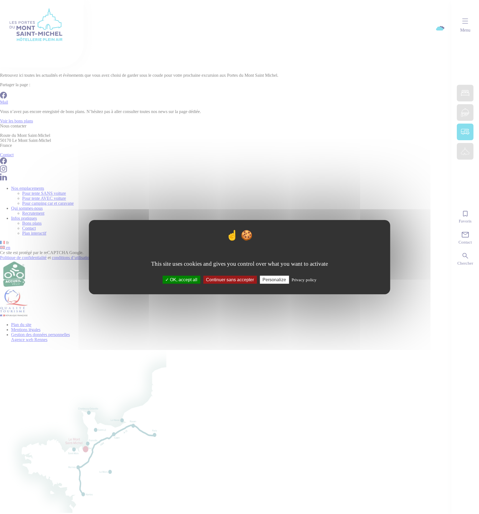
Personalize (274, 279)
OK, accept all (183, 279)
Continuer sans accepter (230, 279)
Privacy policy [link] (304, 279)
